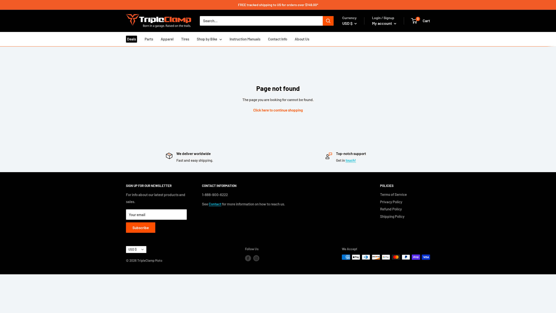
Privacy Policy (391, 202)
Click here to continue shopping (278, 110)
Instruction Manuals (245, 39)
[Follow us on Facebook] (248, 258)
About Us (302, 39)
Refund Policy (391, 209)
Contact (215, 204)
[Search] (328, 21)
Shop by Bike (207, 39)
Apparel (167, 39)
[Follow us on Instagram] (256, 258)
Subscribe (140, 227)
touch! (351, 160)
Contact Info (277, 39)
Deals (131, 39)
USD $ (132, 249)
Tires (185, 39)
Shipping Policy (392, 216)
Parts (149, 39)
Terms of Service (393, 194)
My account (382, 23)
